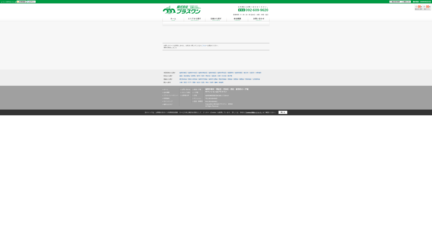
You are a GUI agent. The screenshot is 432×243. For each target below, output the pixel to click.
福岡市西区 (238, 73)
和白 (207, 82)
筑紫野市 (231, 73)
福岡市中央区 (192, 73)
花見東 (214, 76)
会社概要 (167, 92)
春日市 (246, 73)
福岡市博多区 (202, 73)
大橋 (180, 82)
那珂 (198, 76)
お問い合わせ (186, 89)
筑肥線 (236, 79)
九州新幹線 (256, 79)
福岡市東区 (183, 73)
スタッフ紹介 (186, 92)
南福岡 (221, 82)
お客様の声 (185, 95)
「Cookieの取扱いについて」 (254, 112)
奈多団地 (187, 76)
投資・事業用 (198, 101)
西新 (194, 82)
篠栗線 (241, 79)
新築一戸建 (197, 89)
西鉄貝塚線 (222, 79)
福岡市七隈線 (213, 79)
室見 (202, 82)
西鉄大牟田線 (192, 79)
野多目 (208, 76)
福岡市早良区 (221, 73)
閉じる (283, 112)
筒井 (202, 76)
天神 (218, 76)
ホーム (166, 89)
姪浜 (198, 82)
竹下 (189, 82)
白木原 (224, 76)
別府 (211, 82)
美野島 (193, 76)
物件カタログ (168, 104)
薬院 (180, 76)
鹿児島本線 (183, 79)
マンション (197, 98)
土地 (195, 95)
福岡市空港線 (202, 79)
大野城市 (258, 73)
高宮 (185, 82)
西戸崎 (230, 76)
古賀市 (252, 73)
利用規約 (167, 98)
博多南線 (248, 79)
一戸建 (196, 92)
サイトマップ (168, 101)
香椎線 (230, 79)
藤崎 (216, 82)
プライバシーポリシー (171, 95)
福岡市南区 (212, 73)
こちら (204, 45)
